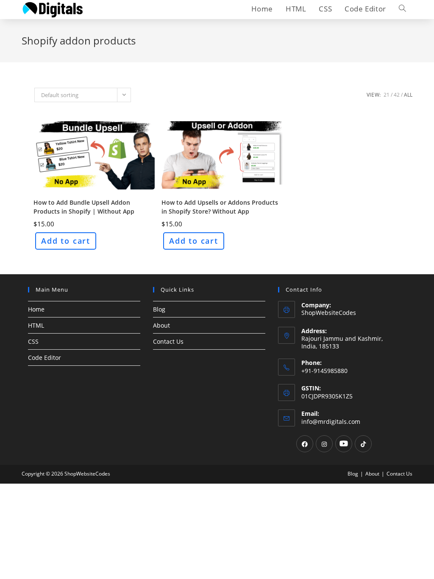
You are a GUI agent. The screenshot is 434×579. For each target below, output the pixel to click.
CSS (33, 341)
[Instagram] (324, 443)
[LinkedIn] (343, 443)
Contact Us (168, 341)
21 (386, 94)
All (408, 94)
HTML (36, 325)
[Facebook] (304, 443)
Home (36, 309)
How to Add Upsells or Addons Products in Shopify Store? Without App (219, 206)
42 (397, 94)
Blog (159, 309)
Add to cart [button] (65, 241)
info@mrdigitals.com (330, 422)
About (161, 325)
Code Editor (44, 358)
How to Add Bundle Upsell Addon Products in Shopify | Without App (83, 206)
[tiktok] (363, 443)
